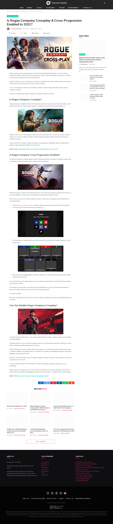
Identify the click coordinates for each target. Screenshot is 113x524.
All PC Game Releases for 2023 (17, 406)
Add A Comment (41, 441)
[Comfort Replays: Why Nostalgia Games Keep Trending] (83, 97)
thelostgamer (84, 64)
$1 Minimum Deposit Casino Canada (86, 464)
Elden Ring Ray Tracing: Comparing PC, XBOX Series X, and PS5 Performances (40, 408)
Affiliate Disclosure (38, 498)
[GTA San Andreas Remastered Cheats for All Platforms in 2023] (63, 421)
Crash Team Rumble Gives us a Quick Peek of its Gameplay (63, 407)
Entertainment (73, 8)
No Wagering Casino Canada (84, 477)
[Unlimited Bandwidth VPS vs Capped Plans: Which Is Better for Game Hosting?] (83, 87)
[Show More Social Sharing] (54, 33)
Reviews (62, 8)
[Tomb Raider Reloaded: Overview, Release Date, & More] (40, 421)
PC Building (50, 8)
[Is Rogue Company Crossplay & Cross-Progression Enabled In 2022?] (39, 68)
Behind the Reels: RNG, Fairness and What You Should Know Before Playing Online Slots (92, 60)
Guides (39, 8)
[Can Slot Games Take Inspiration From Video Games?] (83, 78)
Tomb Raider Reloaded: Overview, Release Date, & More (39, 431)
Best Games (45, 471)
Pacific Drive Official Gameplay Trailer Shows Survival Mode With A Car (17, 431)
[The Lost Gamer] (56, 3)
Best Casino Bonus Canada (84, 466)
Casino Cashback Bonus (83, 479)
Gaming (29, 8)
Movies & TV (87, 8)
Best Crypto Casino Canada (84, 475)
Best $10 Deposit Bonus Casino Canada (87, 471)
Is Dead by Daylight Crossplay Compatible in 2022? (33, 376)
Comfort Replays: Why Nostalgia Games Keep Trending (96, 96)
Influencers (44, 467)
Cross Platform (13, 16)
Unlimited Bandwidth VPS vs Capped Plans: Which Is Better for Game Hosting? (97, 86)
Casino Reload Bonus (82, 480)
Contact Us (69, 498)
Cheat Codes (65, 433)
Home (8, 11)
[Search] (104, 3)
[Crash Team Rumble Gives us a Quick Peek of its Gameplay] (63, 398)
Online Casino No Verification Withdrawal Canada (90, 467)
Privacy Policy (52, 498)
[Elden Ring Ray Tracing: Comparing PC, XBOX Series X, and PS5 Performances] (40, 398)
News (21, 8)
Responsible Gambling (83, 498)
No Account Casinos (81, 469)
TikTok (43, 473)
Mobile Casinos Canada (82, 473)
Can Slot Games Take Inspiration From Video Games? (96, 77)
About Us (26, 498)
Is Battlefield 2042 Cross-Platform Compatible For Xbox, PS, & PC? (38, 149)
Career (61, 498)
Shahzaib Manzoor (17, 28)
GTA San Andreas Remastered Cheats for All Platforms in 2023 (63, 430)
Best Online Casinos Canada (84, 462)
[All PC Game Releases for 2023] (17, 398)
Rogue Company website (25, 205)
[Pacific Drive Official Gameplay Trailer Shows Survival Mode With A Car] (17, 421)
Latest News (45, 462)
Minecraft (44, 466)
